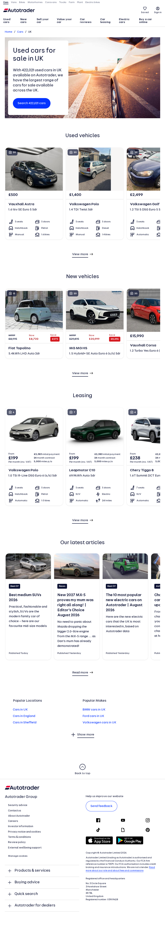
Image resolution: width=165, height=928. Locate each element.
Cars (20, 31)
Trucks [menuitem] (62, 2)
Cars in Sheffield (24, 722)
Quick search (26, 894)
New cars (23, 21)
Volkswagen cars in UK (99, 722)
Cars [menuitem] (5, 2)
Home (8, 31)
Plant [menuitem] (80, 2)
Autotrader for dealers (34, 905)
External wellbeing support (24, 847)
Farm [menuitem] (72, 2)
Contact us (14, 810)
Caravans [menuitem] (51, 2)
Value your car (64, 21)
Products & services (32, 871)
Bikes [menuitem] (22, 2)
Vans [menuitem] (14, 2)
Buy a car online (145, 21)
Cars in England (24, 716)
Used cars (6, 21)
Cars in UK (20, 709)
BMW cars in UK (93, 709)
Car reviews (86, 21)
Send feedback (101, 806)
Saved (145, 12)
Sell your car (43, 21)
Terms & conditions (19, 837)
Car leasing (105, 21)
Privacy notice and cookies (24, 832)
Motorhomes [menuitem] (35, 2)
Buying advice (27, 882)
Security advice (17, 805)
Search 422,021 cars (32, 103)
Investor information (20, 826)
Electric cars (124, 21)
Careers (13, 821)
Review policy (17, 842)
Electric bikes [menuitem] (92, 2)
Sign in (158, 12)
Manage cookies (18, 856)
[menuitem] (10, 21)
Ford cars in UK (93, 716)
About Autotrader (19, 816)
